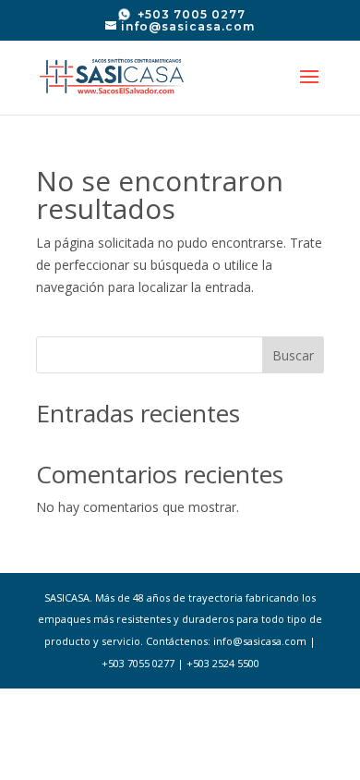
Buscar (293, 355)
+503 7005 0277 (190, 14)
